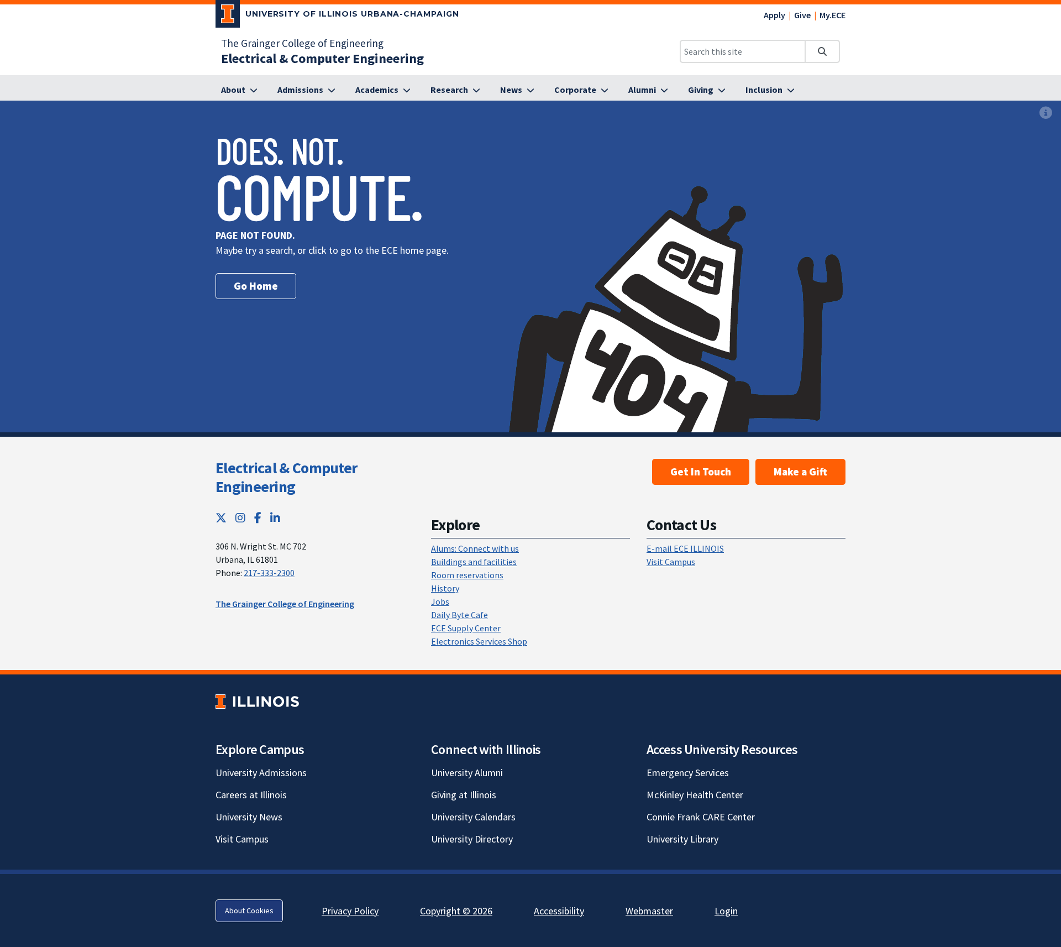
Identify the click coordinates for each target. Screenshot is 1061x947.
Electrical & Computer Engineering (286, 477)
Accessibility (559, 910)
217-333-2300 (269, 572)
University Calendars (473, 816)
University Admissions (261, 772)
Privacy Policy (350, 910)
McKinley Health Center (695, 794)
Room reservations (467, 574)
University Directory (472, 839)
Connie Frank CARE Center (701, 816)
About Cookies (249, 910)
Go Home (256, 285)
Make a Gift (800, 471)
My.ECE (832, 14)
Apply (774, 14)
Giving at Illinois (463, 794)
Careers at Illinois (251, 794)
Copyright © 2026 (456, 910)
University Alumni (467, 772)
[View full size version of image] (1045, 112)
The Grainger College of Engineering (302, 43)
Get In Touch (700, 471)
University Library (682, 839)
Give (802, 14)
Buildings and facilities (474, 561)
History (445, 588)
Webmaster (649, 910)
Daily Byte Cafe (459, 614)
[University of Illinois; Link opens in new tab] (257, 701)
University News (249, 816)
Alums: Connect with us (475, 548)
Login (726, 910)
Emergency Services (688, 772)
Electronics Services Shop (479, 641)
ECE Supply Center (466, 628)
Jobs (440, 601)
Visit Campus (671, 561)
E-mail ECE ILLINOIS (685, 548)
